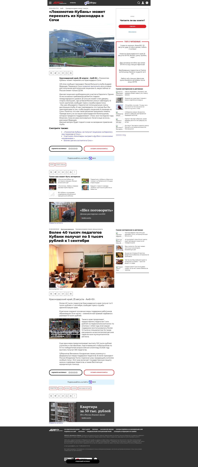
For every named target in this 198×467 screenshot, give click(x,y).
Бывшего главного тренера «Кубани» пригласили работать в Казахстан (101, 187)
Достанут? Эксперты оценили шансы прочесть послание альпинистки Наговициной (137, 127)
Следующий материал (82, 461)
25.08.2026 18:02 (54, 229)
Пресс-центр (86, 429)
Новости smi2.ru (56, 223)
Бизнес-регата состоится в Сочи (78, 141)
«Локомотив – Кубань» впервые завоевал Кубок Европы (68, 186)
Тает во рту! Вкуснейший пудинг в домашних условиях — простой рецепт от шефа (136, 261)
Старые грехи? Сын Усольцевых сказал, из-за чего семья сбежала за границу (136, 268)
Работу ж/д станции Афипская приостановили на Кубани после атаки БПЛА (132, 80)
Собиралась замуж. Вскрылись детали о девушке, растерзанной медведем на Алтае (135, 113)
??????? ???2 (121, 135)
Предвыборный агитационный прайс (99, 431)
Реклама (95, 429)
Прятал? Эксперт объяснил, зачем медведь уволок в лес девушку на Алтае (136, 120)
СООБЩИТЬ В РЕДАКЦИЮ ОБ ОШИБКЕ (125, 431)
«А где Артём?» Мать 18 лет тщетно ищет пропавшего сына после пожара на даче (136, 241)
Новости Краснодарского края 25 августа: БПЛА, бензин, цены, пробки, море (132, 55)
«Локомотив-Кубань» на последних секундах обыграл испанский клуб (67, 181)
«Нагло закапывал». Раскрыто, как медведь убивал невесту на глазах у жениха (136, 93)
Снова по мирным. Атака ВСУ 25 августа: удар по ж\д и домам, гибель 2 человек (132, 47)
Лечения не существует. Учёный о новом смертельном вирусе (135, 99)
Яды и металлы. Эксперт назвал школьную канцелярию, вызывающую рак (135, 248)
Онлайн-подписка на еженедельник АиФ (129, 429)
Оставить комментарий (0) (99, 148)
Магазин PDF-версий (107, 429)
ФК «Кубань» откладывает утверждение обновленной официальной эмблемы (67, 194)
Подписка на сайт (70, 431)
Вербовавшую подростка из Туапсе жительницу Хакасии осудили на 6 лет (132, 72)
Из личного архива (55, 68)
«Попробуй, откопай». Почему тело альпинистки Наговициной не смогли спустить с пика (136, 106)
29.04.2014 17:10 (54, 8)
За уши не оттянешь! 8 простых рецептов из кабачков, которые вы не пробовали (137, 254)
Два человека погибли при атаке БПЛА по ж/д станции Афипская (132, 64)
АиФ (61, 289)
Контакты (81, 431)
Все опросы (132, 31)
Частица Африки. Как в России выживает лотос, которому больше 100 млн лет (136, 234)
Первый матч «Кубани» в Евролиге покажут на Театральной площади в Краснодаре (102, 181)
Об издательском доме (72, 429)
